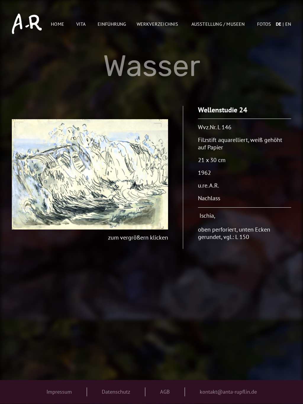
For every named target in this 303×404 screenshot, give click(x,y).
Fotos (264, 24)
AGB (165, 391)
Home (57, 24)
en (288, 24)
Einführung (112, 24)
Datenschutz (116, 391)
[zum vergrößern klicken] (90, 174)
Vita (81, 24)
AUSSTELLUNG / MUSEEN (218, 24)
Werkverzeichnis (157, 24)
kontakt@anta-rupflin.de (228, 391)
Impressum (59, 391)
